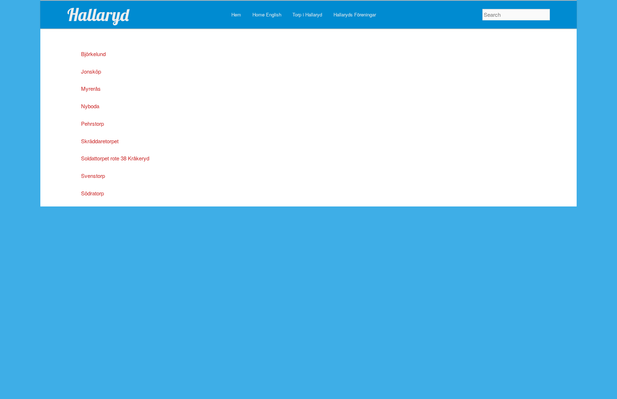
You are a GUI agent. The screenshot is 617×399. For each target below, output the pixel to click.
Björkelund (93, 54)
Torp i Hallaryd (307, 14)
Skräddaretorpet (100, 141)
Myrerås (91, 88)
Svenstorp (93, 175)
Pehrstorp (92, 123)
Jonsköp (91, 71)
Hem (236, 14)
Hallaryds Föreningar (354, 14)
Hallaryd (98, 14)
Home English (266, 14)
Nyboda (90, 106)
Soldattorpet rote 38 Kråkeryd (115, 158)
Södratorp (92, 193)
